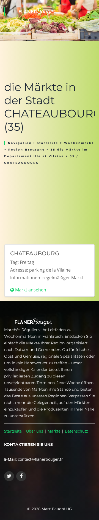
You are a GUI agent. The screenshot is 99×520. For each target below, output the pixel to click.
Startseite (47, 143)
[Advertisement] (49, 202)
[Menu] (93, 4)
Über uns (34, 431)
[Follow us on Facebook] (21, 476)
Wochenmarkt (79, 143)
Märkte (54, 431)
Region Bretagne (26, 149)
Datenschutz (76, 431)
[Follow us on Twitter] (9, 476)
